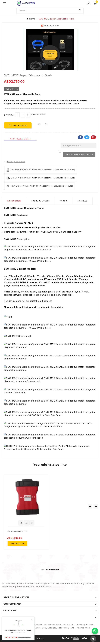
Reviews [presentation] (82, 201)
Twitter (86, 137)
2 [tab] (51, 69)
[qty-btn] (27, 114)
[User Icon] (90, 3)
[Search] (80, 10)
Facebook (80, 137)
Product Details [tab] (41, 201)
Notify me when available (79, 154)
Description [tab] (14, 201)
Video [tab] (63, 201)
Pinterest (93, 137)
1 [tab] (48, 69)
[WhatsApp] (95, 631)
